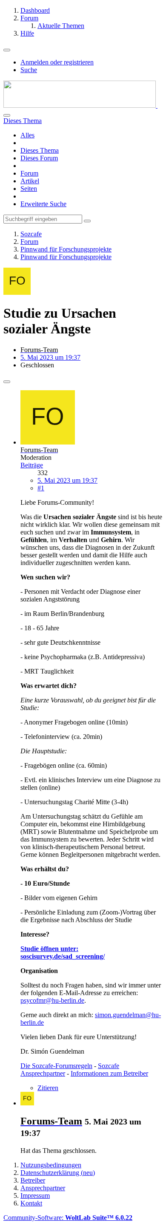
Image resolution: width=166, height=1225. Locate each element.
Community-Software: (67, 1217)
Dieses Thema (39, 150)
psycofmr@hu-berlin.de (52, 1000)
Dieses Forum (39, 158)
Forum (29, 173)
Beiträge (31, 465)
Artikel (29, 181)
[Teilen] (6, 381)
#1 (40, 488)
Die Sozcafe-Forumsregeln (56, 1065)
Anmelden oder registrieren (57, 62)
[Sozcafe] (80, 105)
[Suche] (6, 115)
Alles (27, 135)
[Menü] (6, 50)
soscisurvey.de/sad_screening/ (62, 956)
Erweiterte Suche (43, 203)
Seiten (28, 188)
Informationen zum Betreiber (109, 1073)
